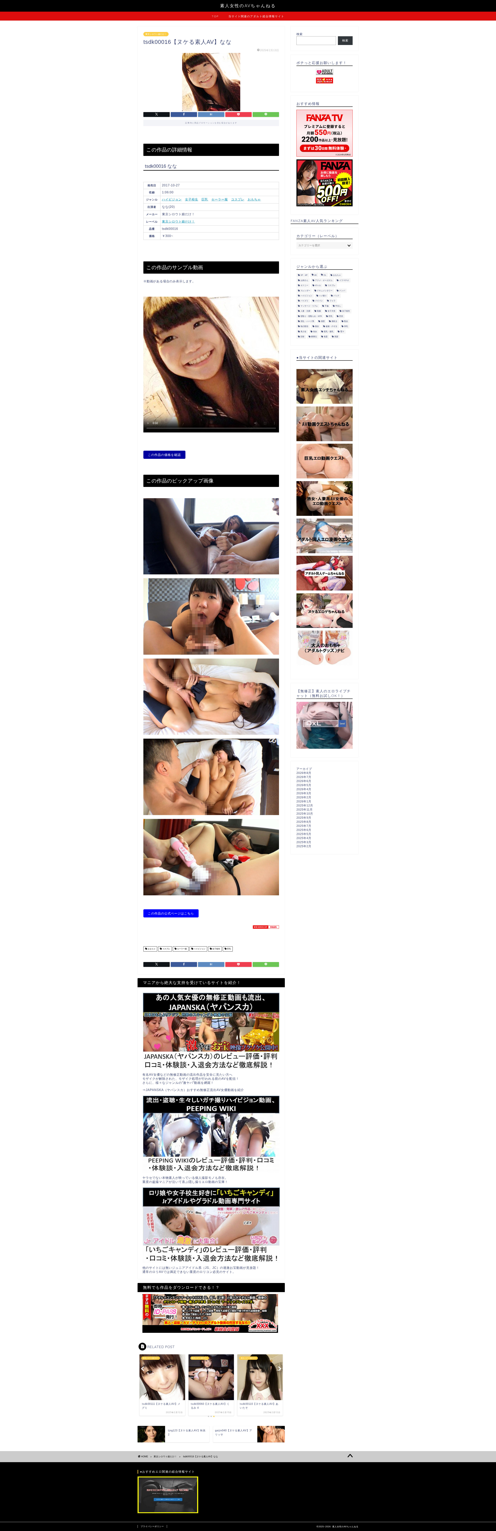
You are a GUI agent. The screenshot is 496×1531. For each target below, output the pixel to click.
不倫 (327, 306)
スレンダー (305, 291)
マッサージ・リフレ (309, 306)
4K (315, 275)
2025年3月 (303, 842)
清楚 (323, 321)
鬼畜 (326, 337)
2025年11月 (304, 809)
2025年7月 (303, 825)
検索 (299, 34)
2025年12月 (304, 805)
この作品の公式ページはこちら (171, 913)
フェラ (332, 301)
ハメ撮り (323, 296)
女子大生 (331, 311)
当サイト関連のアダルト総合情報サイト (256, 16)
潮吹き (334, 321)
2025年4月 (303, 838)
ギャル (318, 285)
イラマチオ (344, 280)
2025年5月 (303, 834)
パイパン (319, 301)
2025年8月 (303, 821)
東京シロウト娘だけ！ (156, 34)
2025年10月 (304, 813)
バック (336, 296)
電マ (342, 331)
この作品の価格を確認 (164, 454)
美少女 (303, 331)
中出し (338, 306)
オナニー (304, 285)
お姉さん (304, 280)
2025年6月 (303, 830)
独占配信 (304, 326)
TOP (215, 16)
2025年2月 (303, 846)
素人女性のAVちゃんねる (248, 5)
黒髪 (336, 337)
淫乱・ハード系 (307, 321)
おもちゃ (254, 199)
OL (325, 275)
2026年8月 (303, 773)
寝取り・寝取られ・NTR (311, 316)
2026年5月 (303, 785)
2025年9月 (303, 817)
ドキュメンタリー (324, 291)
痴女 (317, 326)
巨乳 (205, 199)
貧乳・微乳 (328, 331)
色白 (315, 331)
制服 (319, 311)
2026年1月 (303, 801)
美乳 (346, 326)
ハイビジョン (172, 199)
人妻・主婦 (305, 311)
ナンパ (342, 291)
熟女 (346, 321)
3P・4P (304, 275)
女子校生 (191, 199)
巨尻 (341, 316)
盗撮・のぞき (331, 326)
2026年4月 (303, 789)
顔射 (302, 337)
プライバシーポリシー (152, 1526)
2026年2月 (303, 797)
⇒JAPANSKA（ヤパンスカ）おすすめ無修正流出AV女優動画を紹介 (193, 1090)
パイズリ (304, 301)
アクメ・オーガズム (323, 280)
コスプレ (237, 199)
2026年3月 (303, 793)
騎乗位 (314, 337)
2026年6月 (303, 781)
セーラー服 (219, 199)
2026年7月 (303, 777)
